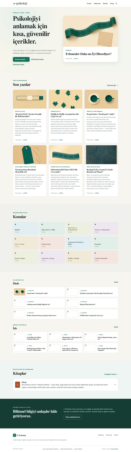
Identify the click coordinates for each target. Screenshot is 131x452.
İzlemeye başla (18, 64)
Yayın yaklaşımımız (73, 417)
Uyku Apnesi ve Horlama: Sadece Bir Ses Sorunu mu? (70, 349)
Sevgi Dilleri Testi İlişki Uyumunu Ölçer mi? (34, 338)
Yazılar (89, 3)
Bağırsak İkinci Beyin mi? (87, 304)
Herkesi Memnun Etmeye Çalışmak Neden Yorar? (41, 315)
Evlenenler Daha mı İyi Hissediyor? (88, 53)
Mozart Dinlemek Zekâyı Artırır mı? (107, 338)
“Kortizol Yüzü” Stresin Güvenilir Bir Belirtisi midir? (28, 115)
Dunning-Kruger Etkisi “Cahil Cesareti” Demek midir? (36, 349)
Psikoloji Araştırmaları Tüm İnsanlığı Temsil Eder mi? (96, 293)
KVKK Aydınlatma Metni (66, 448)
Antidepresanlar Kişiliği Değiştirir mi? (38, 304)
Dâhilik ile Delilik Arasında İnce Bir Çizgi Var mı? (65, 115)
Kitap (112, 3)
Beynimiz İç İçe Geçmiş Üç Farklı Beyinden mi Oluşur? (100, 170)
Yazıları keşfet (20, 59)
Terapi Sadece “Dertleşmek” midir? (101, 114)
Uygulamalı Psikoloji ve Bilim (25, 167)
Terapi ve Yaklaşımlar (94, 111)
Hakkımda (97, 3)
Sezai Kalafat (114, 448)
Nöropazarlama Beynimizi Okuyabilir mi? (25, 170)
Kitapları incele (110, 374)
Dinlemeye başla (37, 59)
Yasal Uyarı (109, 435)
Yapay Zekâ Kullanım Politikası (51, 448)
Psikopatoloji (56, 111)
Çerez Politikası (78, 448)
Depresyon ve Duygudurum (60, 167)
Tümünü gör (111, 85)
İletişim (105, 3)
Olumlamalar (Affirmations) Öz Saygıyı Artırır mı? (72, 338)
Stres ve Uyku (20, 111)
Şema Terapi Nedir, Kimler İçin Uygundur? (107, 349)
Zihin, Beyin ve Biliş (93, 167)
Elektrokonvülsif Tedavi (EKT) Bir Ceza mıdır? (64, 170)
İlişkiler (68, 50)
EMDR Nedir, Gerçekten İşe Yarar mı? (91, 315)
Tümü (116, 282)
